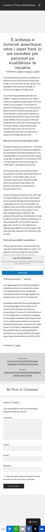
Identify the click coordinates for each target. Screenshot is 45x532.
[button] (22, 258)
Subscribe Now (22, 273)
